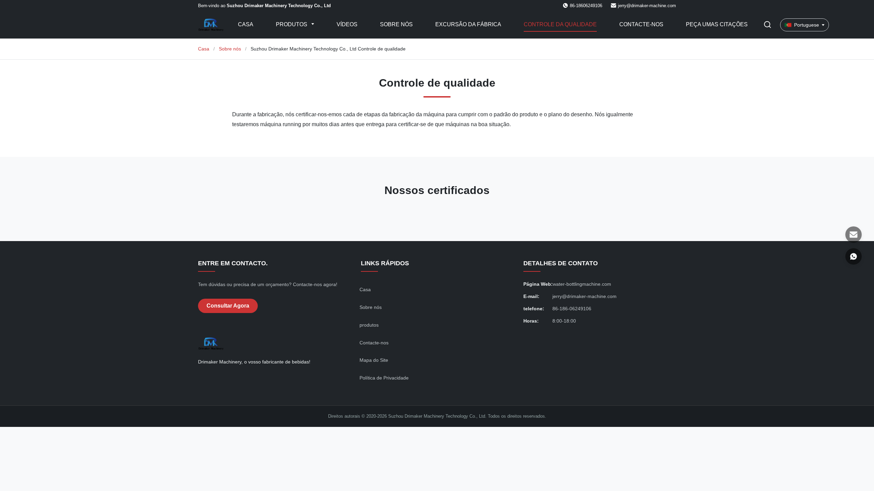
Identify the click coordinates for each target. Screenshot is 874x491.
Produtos (292, 24)
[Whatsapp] (853, 256)
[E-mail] (853, 234)
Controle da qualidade (560, 24)
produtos (369, 325)
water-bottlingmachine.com (582, 284)
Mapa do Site (374, 360)
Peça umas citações (717, 24)
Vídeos (347, 24)
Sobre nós (396, 24)
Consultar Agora (228, 306)
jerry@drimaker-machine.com (647, 5)
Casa (245, 24)
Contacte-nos (641, 24)
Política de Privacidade (384, 378)
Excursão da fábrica (468, 24)
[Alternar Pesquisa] (767, 25)
